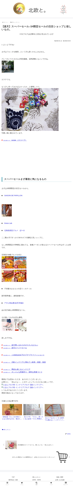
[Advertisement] (36, 159)
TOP (13, 477)
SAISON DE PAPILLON (13, 195)
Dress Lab (8, 223)
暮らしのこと (7, 429)
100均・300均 (36, 480)
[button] (67, 283)
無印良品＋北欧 (13, 480)
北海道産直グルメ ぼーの (14, 230)
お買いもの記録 (59, 480)
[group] (12, 412)
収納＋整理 (59, 477)
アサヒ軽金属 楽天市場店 (14, 303)
